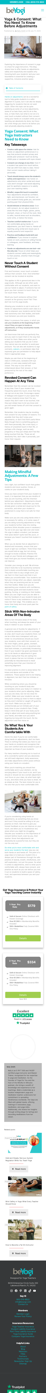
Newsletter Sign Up (23, 1361)
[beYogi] (23, 11)
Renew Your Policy (23, 1316)
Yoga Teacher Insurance (23, 1326)
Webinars (23, 1351)
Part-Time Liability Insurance (23, 1331)
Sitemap (23, 1363)
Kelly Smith (21, 31)
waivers (16, 349)
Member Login (16, 2)
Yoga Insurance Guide (23, 1334)
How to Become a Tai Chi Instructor (19, 1245)
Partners (23, 1356)
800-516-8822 (23, 1299)
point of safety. (11, 607)
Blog (23, 1349)
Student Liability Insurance (23, 1329)
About (23, 1346)
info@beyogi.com (23, 1302)
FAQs (23, 1354)
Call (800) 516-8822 (35, 2)
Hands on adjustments (14, 97)
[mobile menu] (42, 10)
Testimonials (23, 1359)
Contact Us (23, 1304)
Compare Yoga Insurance (23, 1336)
